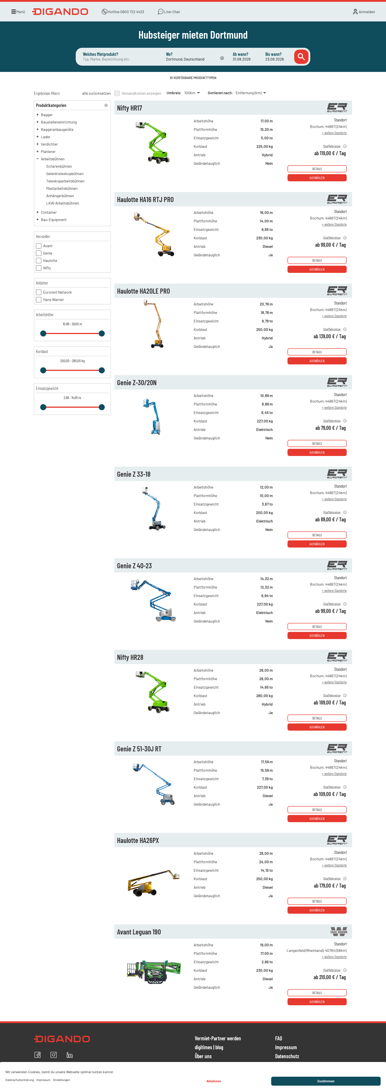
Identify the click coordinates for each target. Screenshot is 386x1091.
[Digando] (60, 11)
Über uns (203, 1056)
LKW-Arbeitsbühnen (62, 203)
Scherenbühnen (59, 166)
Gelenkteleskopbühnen (65, 173)
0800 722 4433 (132, 11)
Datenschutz (287, 1056)
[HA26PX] (154, 898)
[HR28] (154, 715)
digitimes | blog (209, 1047)
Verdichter (49, 144)
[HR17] (154, 166)
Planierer (48, 151)
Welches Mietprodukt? (100, 54)
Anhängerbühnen (60, 195)
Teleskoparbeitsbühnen (65, 181)
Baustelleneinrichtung (59, 122)
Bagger (47, 114)
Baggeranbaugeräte (57, 129)
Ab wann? (240, 54)
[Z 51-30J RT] (154, 807)
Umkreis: (174, 92)
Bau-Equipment (54, 219)
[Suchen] (301, 57)
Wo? (169, 54)
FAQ (278, 1038)
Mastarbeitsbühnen (62, 188)
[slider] (43, 333)
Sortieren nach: (220, 92)
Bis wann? (273, 54)
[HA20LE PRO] (154, 349)
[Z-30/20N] (154, 440)
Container (49, 212)
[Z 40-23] (154, 623)
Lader (45, 136)
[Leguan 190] (154, 990)
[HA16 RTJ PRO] (154, 257)
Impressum (286, 1047)
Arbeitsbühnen (53, 159)
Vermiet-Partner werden (218, 1038)
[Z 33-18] (154, 532)
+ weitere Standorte (334, 132)
